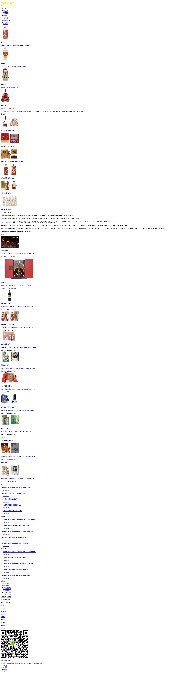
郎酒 (2, 87)
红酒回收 (5, 17)
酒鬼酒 (12, 87)
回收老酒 (5, 15)
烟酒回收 (5, 12)
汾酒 (10, 66)
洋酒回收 (5, 18)
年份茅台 (12, 46)
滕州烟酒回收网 (7, 589)
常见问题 (5, 22)
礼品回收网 (6, 583)
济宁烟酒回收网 (7, 592)
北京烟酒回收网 (7, 587)
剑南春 (5, 87)
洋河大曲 (14, 66)
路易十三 (6, 108)
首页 (4, 8)
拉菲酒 (2, 108)
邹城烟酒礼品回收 (8, 594)
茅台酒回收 (6, 13)
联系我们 (5, 24)
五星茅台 (7, 46)
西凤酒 (16, 87)
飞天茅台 (3, 46)
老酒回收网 (6, 585)
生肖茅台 (17, 46)
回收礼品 (5, 10)
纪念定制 (27, 46)
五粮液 (2, 66)
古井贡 (8, 87)
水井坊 (21, 66)
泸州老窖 (6, 66)
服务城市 (11, 108)
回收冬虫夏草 (6, 20)
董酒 (18, 66)
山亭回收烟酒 (6, 590)
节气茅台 (22, 46)
